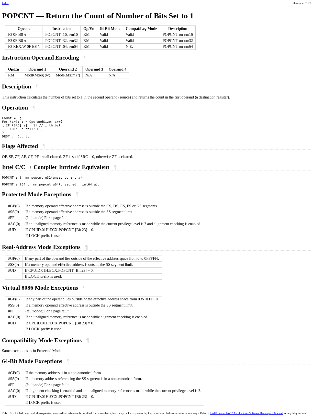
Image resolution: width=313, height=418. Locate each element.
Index (5, 3)
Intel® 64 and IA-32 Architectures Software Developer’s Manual (246, 413)
